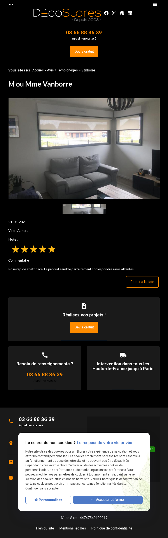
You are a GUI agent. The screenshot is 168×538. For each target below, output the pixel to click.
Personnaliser (50, 500)
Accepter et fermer (110, 500)
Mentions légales (72, 528)
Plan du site (45, 528)
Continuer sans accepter (42, 488)
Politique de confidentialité (111, 528)
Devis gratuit (84, 51)
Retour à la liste (142, 282)
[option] (84, 148)
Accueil (38, 70)
